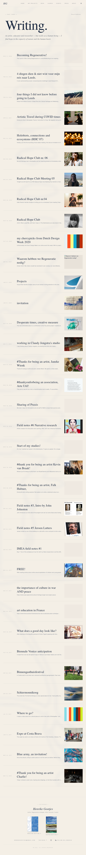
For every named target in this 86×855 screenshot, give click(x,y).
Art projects (32, 3)
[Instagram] (51, 840)
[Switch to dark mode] (81, 3)
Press (67, 3)
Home (23, 3)
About (74, 3)
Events (58, 3)
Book (42, 3)
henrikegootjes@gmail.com (24, 840)
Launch (50, 3)
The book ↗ (42, 840)
